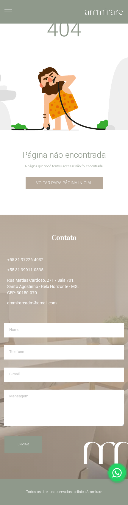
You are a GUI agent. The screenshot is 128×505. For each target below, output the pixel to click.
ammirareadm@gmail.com (32, 302)
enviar (23, 444)
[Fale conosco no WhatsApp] (117, 473)
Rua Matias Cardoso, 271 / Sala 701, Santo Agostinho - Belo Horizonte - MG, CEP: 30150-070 (43, 286)
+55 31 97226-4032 (25, 259)
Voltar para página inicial (64, 182)
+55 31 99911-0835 (25, 269)
